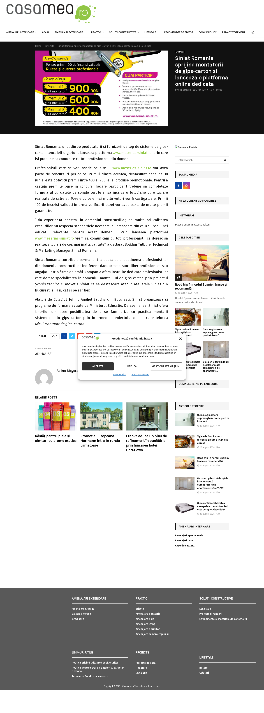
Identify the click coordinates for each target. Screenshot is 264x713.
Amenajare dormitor (148, 629)
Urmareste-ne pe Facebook (198, 384)
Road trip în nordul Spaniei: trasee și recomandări (201, 286)
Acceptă (97, 366)
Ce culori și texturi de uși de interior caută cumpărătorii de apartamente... (216, 366)
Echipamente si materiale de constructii (223, 619)
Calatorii (204, 672)
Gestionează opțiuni (166, 366)
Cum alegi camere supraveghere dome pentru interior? (213, 332)
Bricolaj (140, 608)
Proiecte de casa (146, 662)
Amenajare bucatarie (148, 613)
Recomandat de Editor (178, 32)
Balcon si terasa (81, 613)
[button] (180, 339)
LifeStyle (180, 52)
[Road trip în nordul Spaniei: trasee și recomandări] (202, 263)
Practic (96, 32)
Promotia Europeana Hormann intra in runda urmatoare (100, 440)
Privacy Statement (140, 374)
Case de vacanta (184, 545)
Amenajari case (184, 540)
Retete (203, 667)
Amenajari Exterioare (69, 32)
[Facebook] (250, 32)
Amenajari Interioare (20, 32)
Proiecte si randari (210, 613)
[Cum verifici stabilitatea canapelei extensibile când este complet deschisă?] (188, 349)
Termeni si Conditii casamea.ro (90, 676)
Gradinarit (78, 619)
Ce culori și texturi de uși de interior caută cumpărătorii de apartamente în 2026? (212, 483)
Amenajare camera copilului (152, 634)
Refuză (132, 366)
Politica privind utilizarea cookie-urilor (95, 662)
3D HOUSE (43, 354)
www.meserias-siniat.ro (132, 153)
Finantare (141, 667)
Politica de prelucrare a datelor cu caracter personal (98, 669)
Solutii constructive (122, 32)
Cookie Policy (119, 374)
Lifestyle (150, 32)
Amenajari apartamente (189, 535)
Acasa (45, 32)
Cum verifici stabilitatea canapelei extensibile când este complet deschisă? (187, 366)
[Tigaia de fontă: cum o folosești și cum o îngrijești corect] (188, 317)
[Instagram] (254, 32)
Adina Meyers (184, 90)
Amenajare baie (145, 619)
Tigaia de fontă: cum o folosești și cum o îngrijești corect (187, 332)
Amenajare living (145, 624)
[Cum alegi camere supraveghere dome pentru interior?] (216, 317)
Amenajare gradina (83, 608)
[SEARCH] (225, 160)
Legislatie (141, 673)
